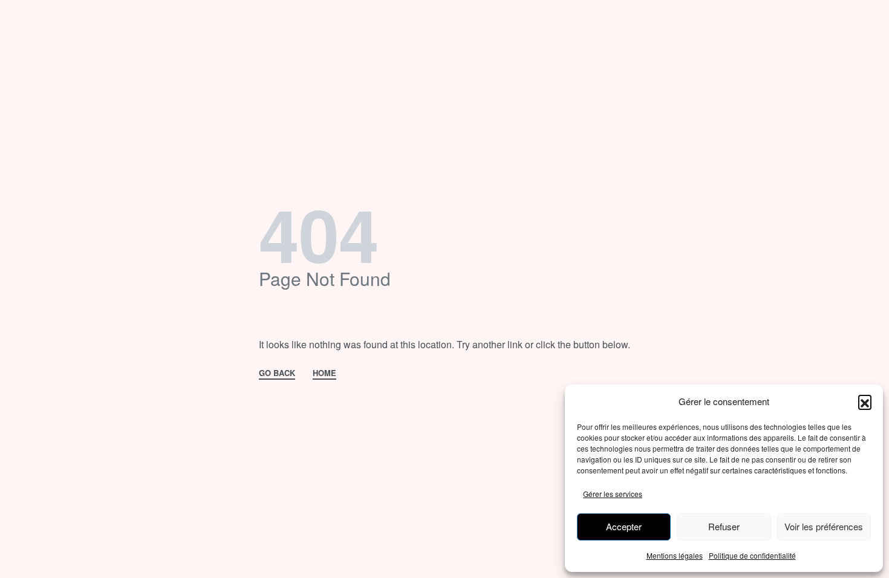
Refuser (724, 526)
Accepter (624, 526)
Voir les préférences (823, 526)
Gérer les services (612, 494)
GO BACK (277, 373)
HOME (324, 373)
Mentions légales (674, 555)
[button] (865, 401)
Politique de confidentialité (752, 555)
